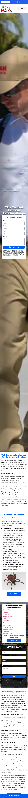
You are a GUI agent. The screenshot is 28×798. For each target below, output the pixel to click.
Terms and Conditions (14, 255)
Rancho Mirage (7, 616)
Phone (5, 231)
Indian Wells (6, 621)
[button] (22, 8)
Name (4, 220)
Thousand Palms (8, 629)
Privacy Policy (8, 255)
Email (4, 226)
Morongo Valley (7, 633)
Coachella (6, 631)
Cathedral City (7, 625)
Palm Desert (6, 612)
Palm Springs (7, 610)
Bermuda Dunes (7, 623)
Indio (4, 618)
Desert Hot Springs (8, 627)
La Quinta (6, 614)
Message (5, 236)
